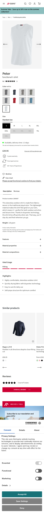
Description (7, 191)
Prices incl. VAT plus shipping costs (33, 151)
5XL (23, 131)
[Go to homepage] (11, 3)
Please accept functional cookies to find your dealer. (21, 181)
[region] (22, 44)
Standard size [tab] (7, 120)
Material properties (9, 245)
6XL (31, 131)
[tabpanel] (22, 131)
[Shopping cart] (39, 3)
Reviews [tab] (6, 376)
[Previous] (5, 44)
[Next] (39, 44)
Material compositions (10, 252)
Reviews (17, 191)
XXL (37, 126)
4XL (15, 131)
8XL (7, 136)
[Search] (25, 3)
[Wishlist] (30, 3)
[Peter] (22, 44)
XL (30, 126)
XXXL (6, 131)
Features (5, 239)
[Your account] (34, 3)
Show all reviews (20, 390)
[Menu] (3, 3)
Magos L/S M (7, 347)
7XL (37, 131)
